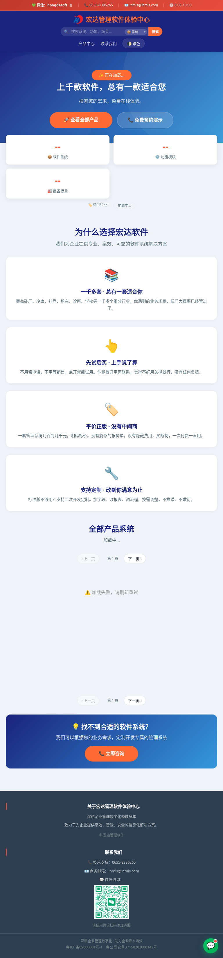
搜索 (155, 32)
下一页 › (135, 559)
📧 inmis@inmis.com (141, 5)
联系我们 (108, 43)
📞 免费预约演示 (145, 120)
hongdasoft (57, 5)
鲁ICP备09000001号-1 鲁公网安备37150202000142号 (111, 947)
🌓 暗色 (133, 44)
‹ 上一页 (88, 559)
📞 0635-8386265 (98, 5)
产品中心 (86, 43)
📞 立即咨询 (111, 753)
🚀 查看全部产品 (81, 119)
